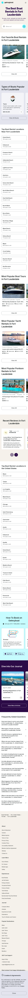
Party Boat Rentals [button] (6, 898)
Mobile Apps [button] (5, 866)
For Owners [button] (4, 864)
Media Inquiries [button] (5, 835)
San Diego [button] (4, 933)
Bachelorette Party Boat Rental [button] (9, 895)
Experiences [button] (5, 873)
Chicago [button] (4, 940)
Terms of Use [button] (18, 981)
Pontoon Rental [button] (5, 888)
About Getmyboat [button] (6, 830)
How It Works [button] (5, 861)
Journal (4, 902)
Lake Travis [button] (4, 935)
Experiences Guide (6, 911)
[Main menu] (26, 3)
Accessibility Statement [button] (7, 845)
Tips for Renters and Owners (9, 917)
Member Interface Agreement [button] (9, 848)
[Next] (16, 455)
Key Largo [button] (4, 946)
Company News (6, 906)
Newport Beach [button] (5, 938)
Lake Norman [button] (5, 943)
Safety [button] (3, 869)
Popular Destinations (8, 921)
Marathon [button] (4, 951)
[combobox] (11, 26)
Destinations (5, 914)
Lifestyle (4, 909)
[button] (13, 52)
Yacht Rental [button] (5, 890)
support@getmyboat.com (8, 964)
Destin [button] (3, 948)
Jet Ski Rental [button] (5, 880)
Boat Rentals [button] (5, 877)
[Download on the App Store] (8, 654)
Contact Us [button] (4, 853)
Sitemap (4, 850)
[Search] (24, 26)
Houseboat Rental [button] (6, 885)
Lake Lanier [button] (4, 927)
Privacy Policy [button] (5, 840)
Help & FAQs (5, 959)
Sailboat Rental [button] (5, 893)
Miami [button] (3, 925)
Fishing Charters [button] (6, 882)
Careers (4, 832)
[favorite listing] (24, 60)
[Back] (12, 455)
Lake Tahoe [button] (5, 930)
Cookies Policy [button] (5, 843)
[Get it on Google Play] (20, 654)
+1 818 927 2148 (6, 962)
